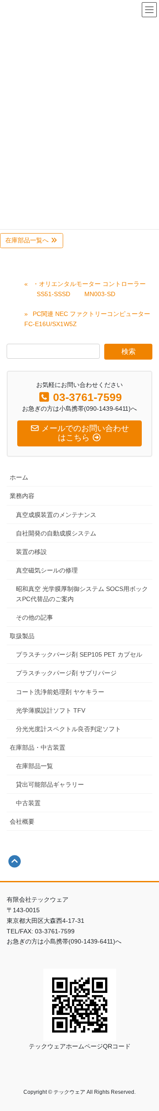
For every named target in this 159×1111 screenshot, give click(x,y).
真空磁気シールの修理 (47, 570)
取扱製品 (22, 635)
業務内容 (22, 495)
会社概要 (22, 821)
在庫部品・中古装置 (37, 747)
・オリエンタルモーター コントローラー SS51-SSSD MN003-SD (85, 288)
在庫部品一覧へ (27, 240)
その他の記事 (34, 617)
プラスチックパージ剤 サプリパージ (66, 672)
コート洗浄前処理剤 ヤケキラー (60, 691)
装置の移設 (31, 551)
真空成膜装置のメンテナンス (56, 514)
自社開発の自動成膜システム (56, 533)
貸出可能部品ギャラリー (50, 784)
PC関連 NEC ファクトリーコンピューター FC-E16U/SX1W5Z (87, 318)
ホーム (19, 477)
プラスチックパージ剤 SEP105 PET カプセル (79, 654)
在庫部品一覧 (34, 765)
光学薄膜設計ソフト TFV (50, 710)
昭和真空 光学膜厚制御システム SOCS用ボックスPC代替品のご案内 (82, 593)
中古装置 (28, 802)
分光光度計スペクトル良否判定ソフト (68, 728)
